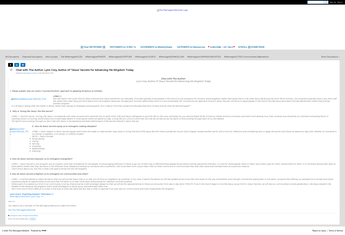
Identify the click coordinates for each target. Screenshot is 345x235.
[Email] (22, 65)
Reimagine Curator (29, 73)
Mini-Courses (52, 57)
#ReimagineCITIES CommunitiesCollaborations (246, 57)
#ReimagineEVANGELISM (171, 57)
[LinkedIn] (16, 65)
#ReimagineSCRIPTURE (120, 57)
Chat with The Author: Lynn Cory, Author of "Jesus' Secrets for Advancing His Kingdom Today (75, 70)
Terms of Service (336, 230)
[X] (10, 65)
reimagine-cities (15, 215)
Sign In (340, 2)
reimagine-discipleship (30, 215)
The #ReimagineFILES (71, 57)
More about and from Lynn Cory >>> (27, 196)
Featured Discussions (32, 57)
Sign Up (333, 2)
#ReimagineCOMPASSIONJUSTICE (204, 57)
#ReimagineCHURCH (145, 57)
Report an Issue (319, 230)
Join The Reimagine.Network (21, 210)
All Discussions (12, 57)
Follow (32, 219)
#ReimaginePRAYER (96, 57)
